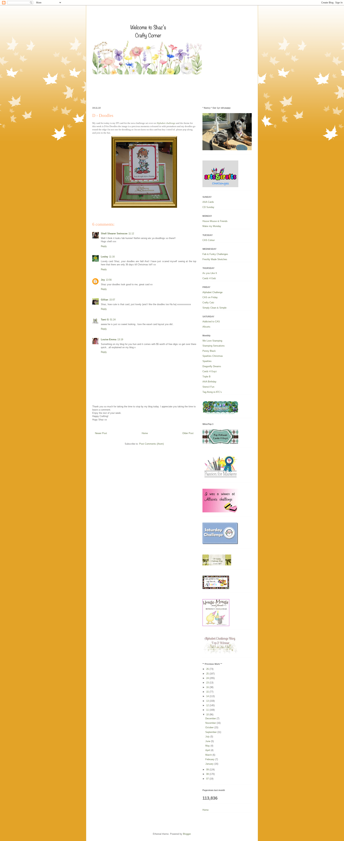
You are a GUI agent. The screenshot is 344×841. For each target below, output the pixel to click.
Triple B (206, 376)
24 (207, 678)
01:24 (113, 319)
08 (207, 774)
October (209, 727)
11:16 (112, 256)
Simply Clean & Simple (214, 307)
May (208, 745)
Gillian (104, 299)
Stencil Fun (208, 386)
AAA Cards (208, 202)
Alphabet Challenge (212, 292)
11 (207, 710)
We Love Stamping (212, 340)
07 (207, 778)
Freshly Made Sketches (214, 259)
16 (207, 687)
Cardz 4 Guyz (209, 371)
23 (207, 682)
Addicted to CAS (211, 321)
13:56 (109, 279)
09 (207, 769)
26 (207, 669)
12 (207, 705)
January (209, 763)
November (211, 723)
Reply (104, 246)
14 (207, 696)
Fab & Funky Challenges (215, 254)
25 (207, 673)
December (211, 718)
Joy (103, 279)
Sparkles (207, 361)
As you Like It (209, 273)
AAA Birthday (209, 381)
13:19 (120, 339)
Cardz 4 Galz (209, 278)
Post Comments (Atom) (151, 443)
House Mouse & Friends (215, 221)
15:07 (112, 299)
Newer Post (101, 433)
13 (207, 701)
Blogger (187, 834)
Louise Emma (108, 339)
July (207, 736)
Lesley (104, 256)
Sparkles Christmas (212, 356)
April (208, 750)
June (208, 741)
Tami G (105, 319)
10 (207, 714)
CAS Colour (208, 240)
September (211, 732)
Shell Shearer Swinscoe (114, 233)
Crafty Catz (208, 302)
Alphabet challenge (165, 123)
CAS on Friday (210, 297)
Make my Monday (211, 226)
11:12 (131, 233)
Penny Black (209, 351)
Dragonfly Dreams (211, 366)
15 (207, 691)
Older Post (188, 433)
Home (145, 433)
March (208, 755)
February (210, 759)
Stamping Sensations (213, 345)
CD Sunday (208, 207)
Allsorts (206, 326)
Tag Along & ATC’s (212, 392)
